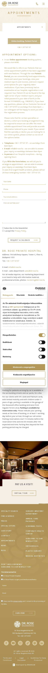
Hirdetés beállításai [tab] (36, 295)
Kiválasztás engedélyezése (24, 375)
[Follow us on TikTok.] (27, 643)
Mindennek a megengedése (24, 367)
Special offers (8, 526)
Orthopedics (32, 546)
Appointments (24, 27)
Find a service (7, 516)
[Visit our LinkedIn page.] (41, 643)
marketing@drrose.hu (36, 280)
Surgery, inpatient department (35, 512)
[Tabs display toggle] (42, 27)
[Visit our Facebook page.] (6, 643)
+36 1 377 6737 (10, 107)
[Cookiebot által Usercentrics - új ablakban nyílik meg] (35, 288)
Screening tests (34, 526)
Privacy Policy (20, 231)
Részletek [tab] (21, 295)
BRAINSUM (31, 665)
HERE (16, 62)
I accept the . (15, 231)
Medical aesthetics (35, 556)
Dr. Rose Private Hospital (12, 576)
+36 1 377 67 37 (21, 143)
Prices (4, 521)
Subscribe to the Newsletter (16, 228)
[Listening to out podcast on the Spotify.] (34, 643)
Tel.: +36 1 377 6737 (24, 636)
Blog (3, 550)
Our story (6, 531)
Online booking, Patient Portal (24, 41)
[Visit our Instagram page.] (20, 643)
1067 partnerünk (16, 307)
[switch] (42, 342)
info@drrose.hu (16, 148)
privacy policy (17, 601)
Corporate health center (35, 532)
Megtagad (24, 382)
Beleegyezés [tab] (8, 295)
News (3, 545)
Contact (5, 536)
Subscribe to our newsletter (34, 540)
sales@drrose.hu (31, 271)
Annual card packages (32, 520)
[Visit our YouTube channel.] (13, 643)
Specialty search (9, 511)
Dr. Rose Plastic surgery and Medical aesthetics (19, 579)
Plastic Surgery (34, 551)
